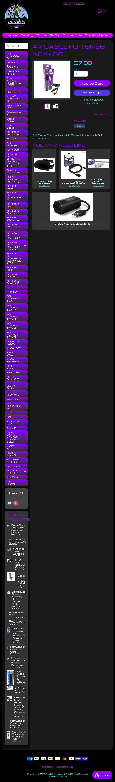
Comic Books (11, 126)
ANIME (11, 428)
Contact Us (72, 35)
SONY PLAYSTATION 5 (13, 335)
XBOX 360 (14, 348)
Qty (76, 69)
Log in (68, 4)
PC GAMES (12, 144)
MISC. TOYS (17, 447)
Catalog (26, 35)
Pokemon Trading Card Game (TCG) (14, 81)
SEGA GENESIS (17, 378)
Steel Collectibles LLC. (56, 774)
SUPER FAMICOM (13, 171)
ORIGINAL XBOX (13, 342)
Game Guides (11, 119)
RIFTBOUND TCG (14, 72)
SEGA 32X (14, 372)
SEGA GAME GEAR (17, 386)
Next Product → (101, 114)
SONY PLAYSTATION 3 (13, 316)
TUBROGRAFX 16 (14, 422)
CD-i (9, 417)
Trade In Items (96, 35)
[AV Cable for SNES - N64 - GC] (47, 106)
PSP (10, 287)
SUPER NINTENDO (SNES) (13, 179)
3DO (10, 412)
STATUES (17, 466)
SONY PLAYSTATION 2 (13, 307)
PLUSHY (13, 477)
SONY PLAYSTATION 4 (13, 325)
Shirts (41, 35)
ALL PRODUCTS (14, 55)
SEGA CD (13, 399)
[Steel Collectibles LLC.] (16, 16)
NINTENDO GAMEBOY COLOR (17, 246)
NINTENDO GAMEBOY (17, 235)
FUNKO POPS (17, 472)
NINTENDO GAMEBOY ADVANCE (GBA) (17, 258)
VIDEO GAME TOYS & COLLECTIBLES (13, 437)
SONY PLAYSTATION (13, 298)
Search (47, 766)
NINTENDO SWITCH (14, 218)
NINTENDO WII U (13, 212)
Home (12, 35)
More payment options (92, 101)
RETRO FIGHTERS (14, 90)
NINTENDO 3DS (13, 275)
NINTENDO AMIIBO (13, 282)
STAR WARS (11, 454)
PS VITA (12, 291)
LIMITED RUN (12, 367)
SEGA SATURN (13, 393)
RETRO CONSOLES (13, 98)
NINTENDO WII (13, 205)
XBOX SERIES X (13, 360)
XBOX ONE (11, 353)
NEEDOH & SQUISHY (13, 64)
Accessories (14, 113)
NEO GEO (13, 138)
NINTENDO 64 (13, 187)
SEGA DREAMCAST (14, 406)
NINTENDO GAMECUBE (17, 196)
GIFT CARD (11, 482)
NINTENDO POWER (13, 133)
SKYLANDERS (14, 106)
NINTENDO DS (13, 268)
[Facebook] (9, 503)
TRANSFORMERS (14, 460)
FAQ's (55, 35)
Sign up (79, 4)
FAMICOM (13, 149)
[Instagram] (15, 503)
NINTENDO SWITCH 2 (14, 226)
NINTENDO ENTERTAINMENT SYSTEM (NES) (13, 160)
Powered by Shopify (57, 776)
